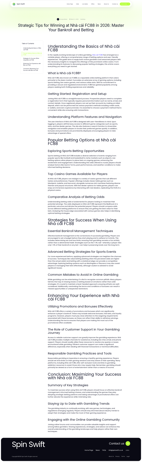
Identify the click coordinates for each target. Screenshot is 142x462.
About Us (111, 456)
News (98, 450)
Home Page (89, 450)
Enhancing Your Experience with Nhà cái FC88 (32, 64)
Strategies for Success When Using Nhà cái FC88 (31, 59)
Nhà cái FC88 (97, 55)
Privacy (117, 456)
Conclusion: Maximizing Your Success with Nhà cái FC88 (31, 69)
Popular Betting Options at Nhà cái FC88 (32, 54)
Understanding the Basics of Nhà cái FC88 (32, 48)
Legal (128, 456)
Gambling (82, 19)
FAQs (104, 450)
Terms (123, 456)
